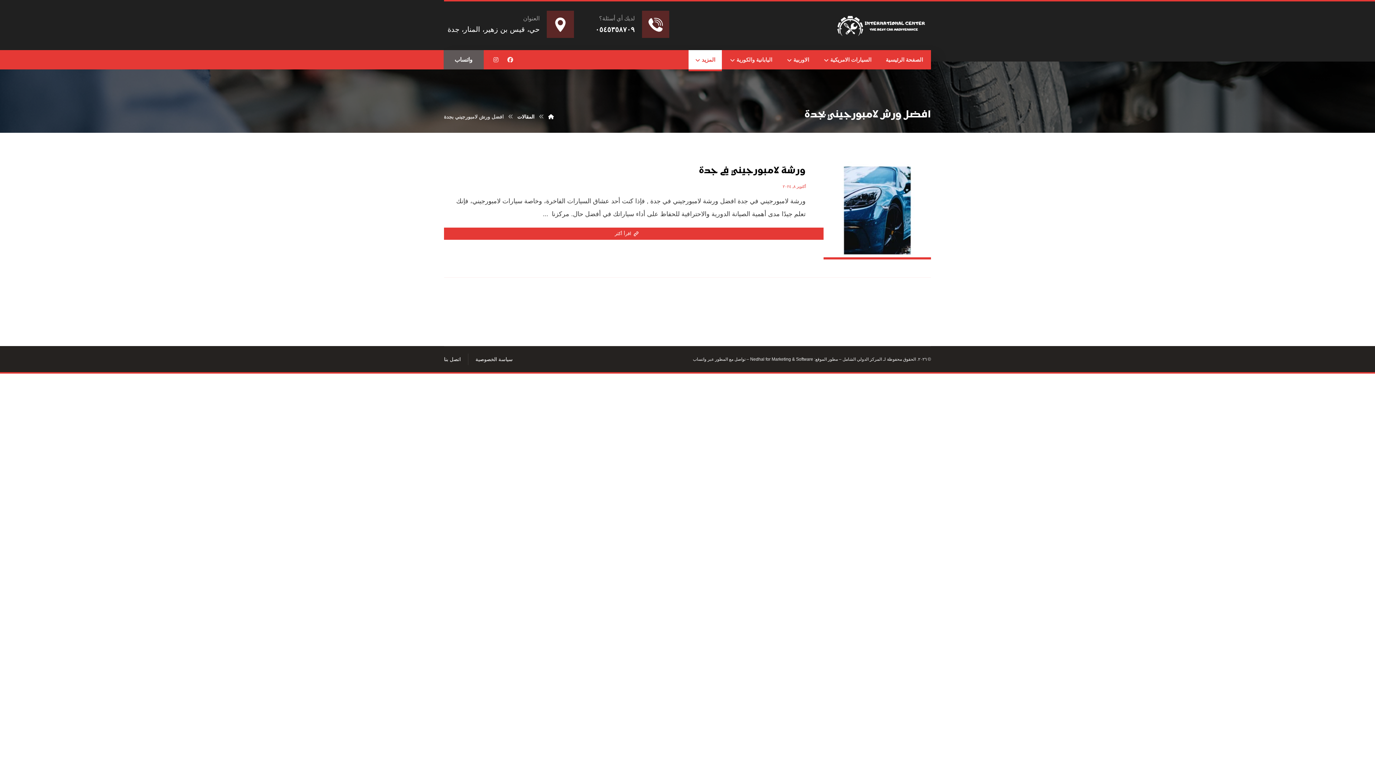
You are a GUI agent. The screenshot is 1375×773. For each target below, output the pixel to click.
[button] (510, 60)
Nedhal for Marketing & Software (781, 359)
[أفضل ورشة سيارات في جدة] (882, 24)
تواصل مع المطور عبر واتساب (719, 359)
